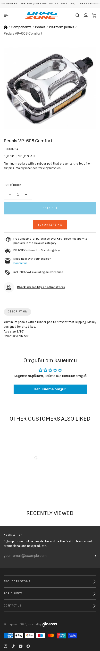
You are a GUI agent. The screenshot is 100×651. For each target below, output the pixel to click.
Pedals (40, 27)
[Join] (94, 555)
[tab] (17, 312)
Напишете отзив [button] (50, 389)
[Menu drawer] (7, 15)
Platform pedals (61, 27)
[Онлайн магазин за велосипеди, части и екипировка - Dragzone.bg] (6, 27)
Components (21, 27)
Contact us (20, 263)
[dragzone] (41, 15)
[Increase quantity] (26, 194)
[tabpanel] (50, 330)
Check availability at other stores (41, 287)
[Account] (86, 15)
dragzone (12, 624)
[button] (77, 15)
